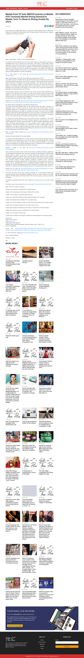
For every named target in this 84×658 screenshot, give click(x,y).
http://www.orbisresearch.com (30, 232)
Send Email (11, 221)
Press (42, 648)
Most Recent (13, 8)
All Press (20, 8)
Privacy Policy (42, 642)
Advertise (42, 644)
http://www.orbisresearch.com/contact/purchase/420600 (37, 184)
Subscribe (66, 646)
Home (7, 8)
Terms (42, 640)
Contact (25, 8)
